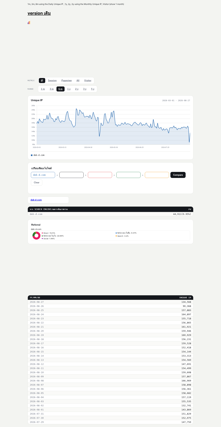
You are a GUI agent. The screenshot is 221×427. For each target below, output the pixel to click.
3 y (84, 89)
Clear (36, 182)
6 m (61, 89)
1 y (68, 89)
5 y (92, 89)
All (77, 80)
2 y (76, 89)
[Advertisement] (110, 50)
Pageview (66, 80)
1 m (43, 89)
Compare (178, 175)
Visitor (87, 80)
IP (42, 80)
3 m (52, 89)
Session (52, 80)
